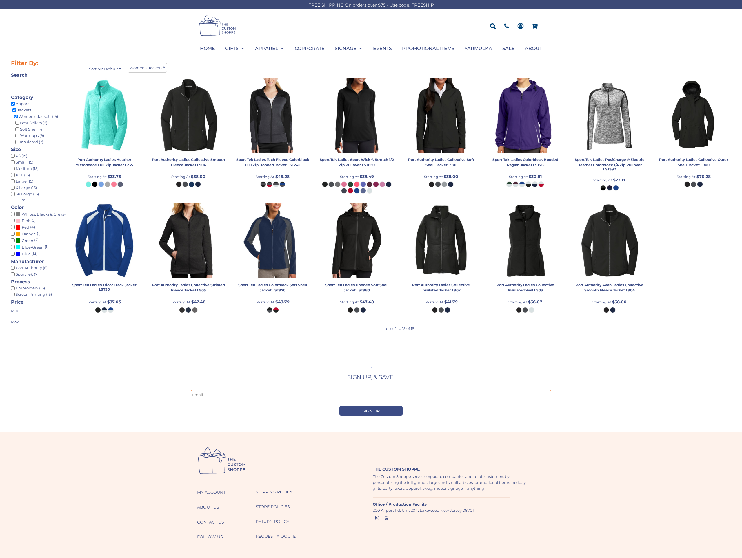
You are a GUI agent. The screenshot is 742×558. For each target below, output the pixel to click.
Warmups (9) (32, 135)
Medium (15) (27, 168)
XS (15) (21, 155)
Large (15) (24, 181)
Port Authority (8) (32, 267)
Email (196, 387)
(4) (28, 227)
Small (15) (24, 162)
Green (27, 240)
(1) (31, 233)
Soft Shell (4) (31, 129)
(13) (29, 253)
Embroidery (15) (30, 288)
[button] (235, 48)
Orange (29, 234)
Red (25, 227)
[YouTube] (387, 518)
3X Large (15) (27, 194)
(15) (45, 213)
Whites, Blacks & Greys (43, 214)
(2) (29, 220)
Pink (26, 220)
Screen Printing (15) (34, 294)
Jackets (24, 110)
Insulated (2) (31, 142)
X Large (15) (26, 187)
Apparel (23, 103)
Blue (26, 254)
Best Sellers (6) (33, 122)
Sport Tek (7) (27, 274)
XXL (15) (23, 174)
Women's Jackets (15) (38, 116)
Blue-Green (33, 247)
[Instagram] (377, 518)
